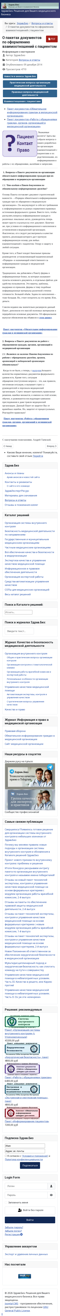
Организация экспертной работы (24, 576)
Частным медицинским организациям (28, 547)
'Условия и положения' (35, 1156)
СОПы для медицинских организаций (27, 589)
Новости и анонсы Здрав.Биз (20, 76)
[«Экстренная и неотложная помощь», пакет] (22, 1089)
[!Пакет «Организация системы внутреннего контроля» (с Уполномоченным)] (22, 1021)
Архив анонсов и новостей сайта (23, 477)
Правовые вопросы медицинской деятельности (30, 93)
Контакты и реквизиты (18, 482)
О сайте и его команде (18, 486)
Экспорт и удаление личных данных (26, 1254)
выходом (37, 370)
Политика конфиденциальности (24, 1159)
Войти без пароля (32, 1210)
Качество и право (15, 709)
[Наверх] (55, 1311)
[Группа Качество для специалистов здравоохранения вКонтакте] (30, 799)
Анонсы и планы (14, 473)
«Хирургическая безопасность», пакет (27, 1057)
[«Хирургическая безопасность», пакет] (22, 1048)
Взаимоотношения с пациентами (22, 101)
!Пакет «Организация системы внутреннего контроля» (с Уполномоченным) (22, 1033)
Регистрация (12, 1234)
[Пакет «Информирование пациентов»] (22, 1112)
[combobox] (19, 631)
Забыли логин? (13, 1231)
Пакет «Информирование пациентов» (27, 1121)
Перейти (38, 456)
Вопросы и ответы (15, 500)
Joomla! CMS (11, 1303)
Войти (30, 1220)
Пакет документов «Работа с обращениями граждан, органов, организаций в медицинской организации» (32, 123)
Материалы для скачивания (21, 495)
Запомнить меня (18, 1202)
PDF (52, 39)
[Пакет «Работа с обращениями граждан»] (22, 1069)
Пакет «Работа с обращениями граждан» (28, 1077)
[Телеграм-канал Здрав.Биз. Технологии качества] (30, 776)
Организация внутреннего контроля (26, 653)
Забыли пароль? (14, 1227)
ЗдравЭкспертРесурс (17, 490)
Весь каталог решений (18, 594)
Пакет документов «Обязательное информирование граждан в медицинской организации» (32, 112)
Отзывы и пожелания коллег (21, 504)
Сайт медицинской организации (24, 744)
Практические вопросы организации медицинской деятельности (30, 84)
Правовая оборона (15, 731)
